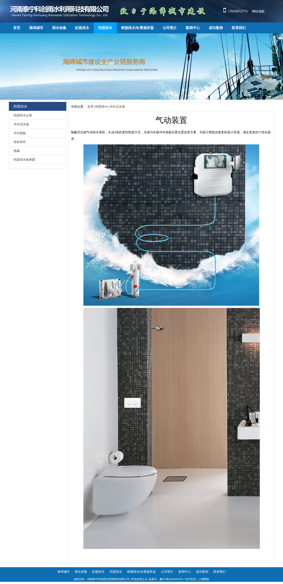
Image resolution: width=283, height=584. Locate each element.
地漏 (16, 151)
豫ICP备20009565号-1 (172, 579)
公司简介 (170, 28)
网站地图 (258, 11)
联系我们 (239, 28)
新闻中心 (193, 28)
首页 (16, 28)
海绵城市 (36, 28)
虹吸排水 (82, 28)
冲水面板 (19, 133)
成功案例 (216, 28)
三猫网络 (204, 579)
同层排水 (105, 28)
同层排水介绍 (22, 115)
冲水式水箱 (21, 124)
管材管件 (19, 142)
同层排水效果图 (24, 159)
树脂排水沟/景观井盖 (137, 28)
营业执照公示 (139, 579)
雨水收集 (59, 28)
